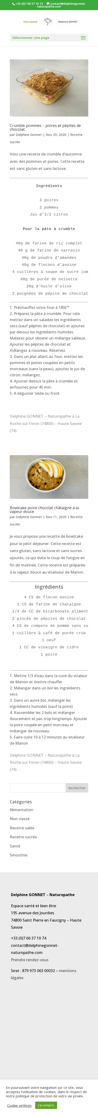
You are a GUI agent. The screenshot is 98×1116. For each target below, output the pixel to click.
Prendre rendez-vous (30, 959)
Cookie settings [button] (19, 1105)
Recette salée (22, 828)
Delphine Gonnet (29, 134)
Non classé (19, 818)
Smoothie (18, 855)
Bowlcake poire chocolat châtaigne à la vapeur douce (44, 509)
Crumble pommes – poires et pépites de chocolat (45, 127)
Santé (15, 846)
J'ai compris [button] (46, 1105)
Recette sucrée (23, 836)
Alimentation (21, 809)
